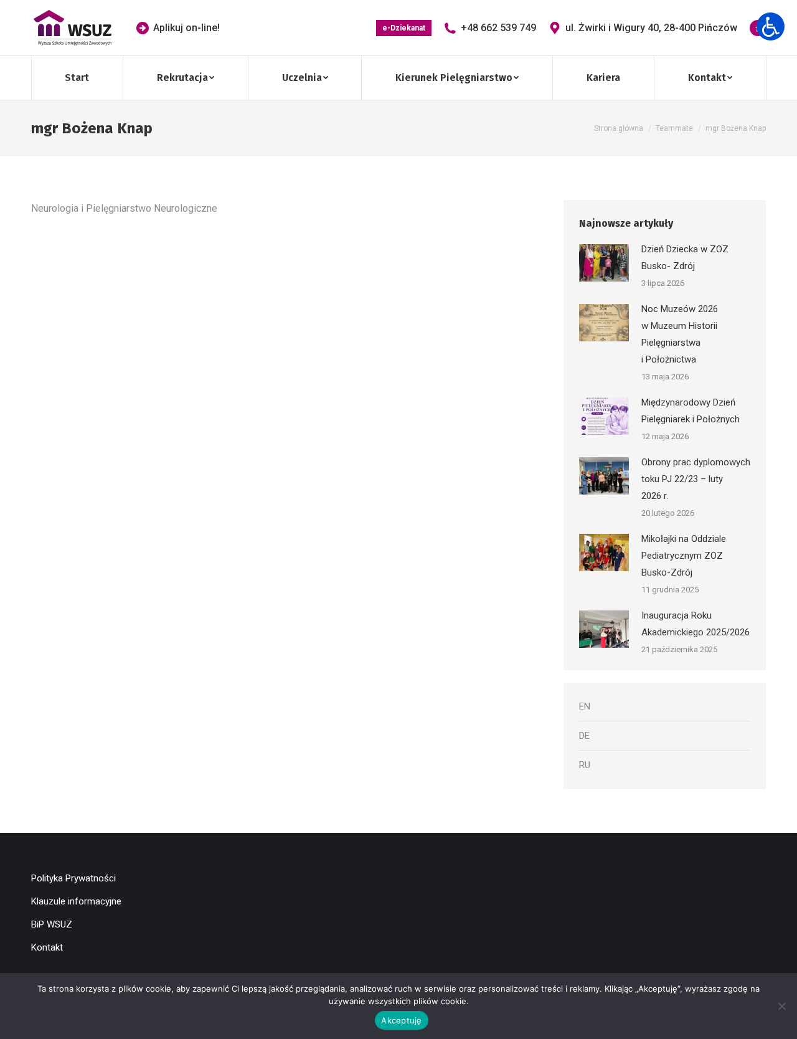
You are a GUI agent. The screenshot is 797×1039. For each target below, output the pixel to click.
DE (584, 735)
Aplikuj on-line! (186, 28)
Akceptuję (401, 1020)
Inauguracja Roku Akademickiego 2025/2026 (695, 624)
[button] (771, 26)
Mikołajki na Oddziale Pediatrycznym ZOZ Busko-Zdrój (683, 555)
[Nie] (781, 1006)
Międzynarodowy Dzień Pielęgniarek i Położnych (690, 411)
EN (584, 706)
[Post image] (604, 263)
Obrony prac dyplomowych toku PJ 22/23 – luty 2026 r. (695, 479)
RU (584, 765)
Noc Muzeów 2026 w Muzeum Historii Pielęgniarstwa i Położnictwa (679, 334)
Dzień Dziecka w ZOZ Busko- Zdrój (685, 258)
